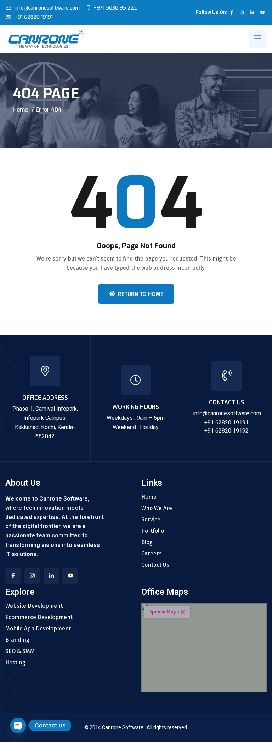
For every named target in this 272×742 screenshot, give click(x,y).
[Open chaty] (18, 725)
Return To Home (140, 294)
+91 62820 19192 (226, 430)
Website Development (34, 606)
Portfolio (152, 531)
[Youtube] (262, 12)
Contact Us (155, 565)
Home (20, 109)
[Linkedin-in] (252, 12)
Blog (147, 542)
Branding (17, 640)
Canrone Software (123, 727)
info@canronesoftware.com (47, 8)
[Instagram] (242, 12)
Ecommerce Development (39, 617)
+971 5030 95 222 (115, 8)
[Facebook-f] (231, 12)
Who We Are (156, 508)
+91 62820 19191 (34, 17)
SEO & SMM (20, 651)
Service (150, 520)
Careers (151, 553)
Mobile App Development (38, 629)
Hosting (15, 663)
